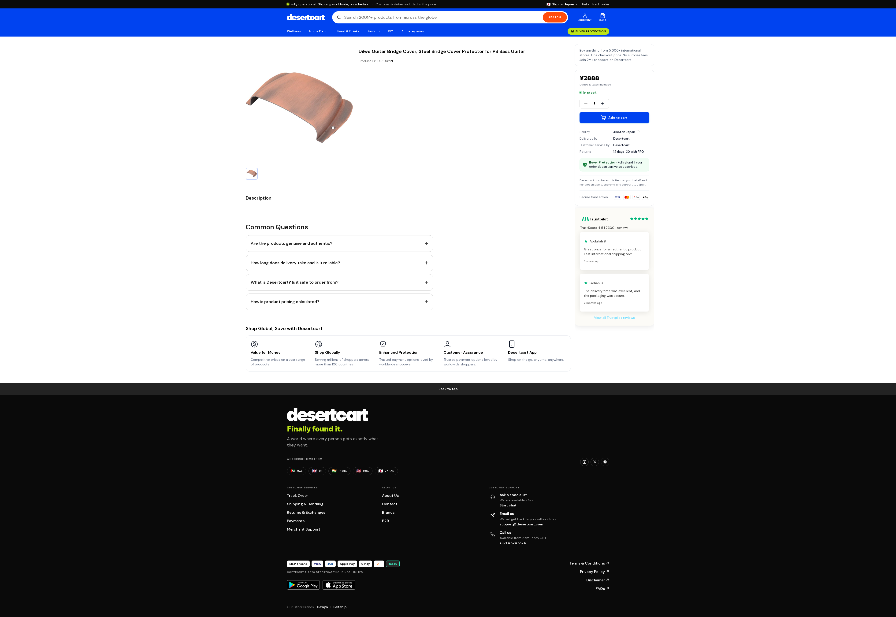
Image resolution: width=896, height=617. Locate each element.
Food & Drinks (348, 31)
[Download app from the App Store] (339, 585)
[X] (595, 462)
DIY (390, 31)
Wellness (294, 31)
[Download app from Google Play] (303, 585)
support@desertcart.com (521, 524)
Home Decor (319, 31)
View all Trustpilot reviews (614, 318)
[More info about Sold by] (638, 132)
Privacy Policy (594, 571)
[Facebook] (605, 462)
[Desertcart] (306, 17)
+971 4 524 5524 (513, 543)
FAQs (602, 588)
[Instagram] (584, 462)
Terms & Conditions (589, 563)
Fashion (373, 31)
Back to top (448, 389)
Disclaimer (597, 580)
